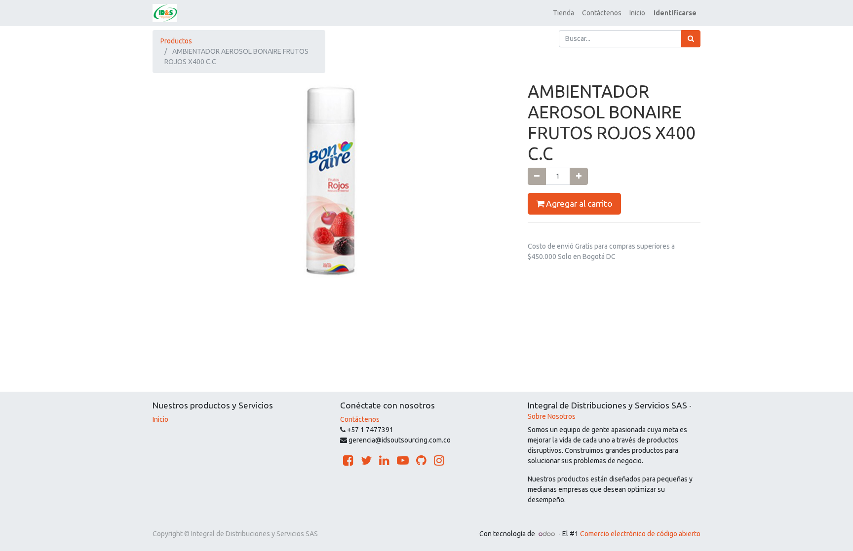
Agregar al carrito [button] (578, 203)
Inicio (160, 419)
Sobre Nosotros (552, 416)
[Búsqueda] (690, 38)
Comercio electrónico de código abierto (640, 534)
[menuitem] (563, 13)
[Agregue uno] (579, 176)
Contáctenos (360, 419)
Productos (176, 41)
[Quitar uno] (537, 176)
